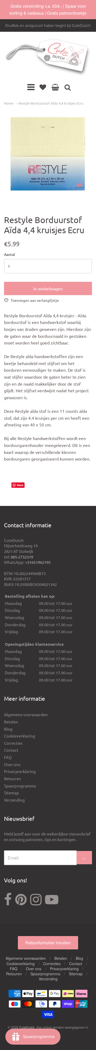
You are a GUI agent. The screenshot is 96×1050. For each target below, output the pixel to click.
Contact (11, 749)
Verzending (14, 799)
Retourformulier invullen (48, 943)
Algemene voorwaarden (26, 714)
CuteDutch (27, 1027)
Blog (8, 728)
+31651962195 (38, 562)
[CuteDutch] (48, 57)
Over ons (12, 764)
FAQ (8, 757)
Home (8, 103)
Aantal (9, 254)
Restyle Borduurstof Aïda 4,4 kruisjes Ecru (50, 103)
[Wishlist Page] (42, 87)
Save (20, 485)
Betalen (11, 721)
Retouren (12, 778)
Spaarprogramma (20, 785)
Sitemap (11, 792)
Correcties (13, 743)
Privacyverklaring (20, 771)
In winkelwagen (48, 288)
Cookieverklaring (19, 735)
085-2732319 (22, 556)
